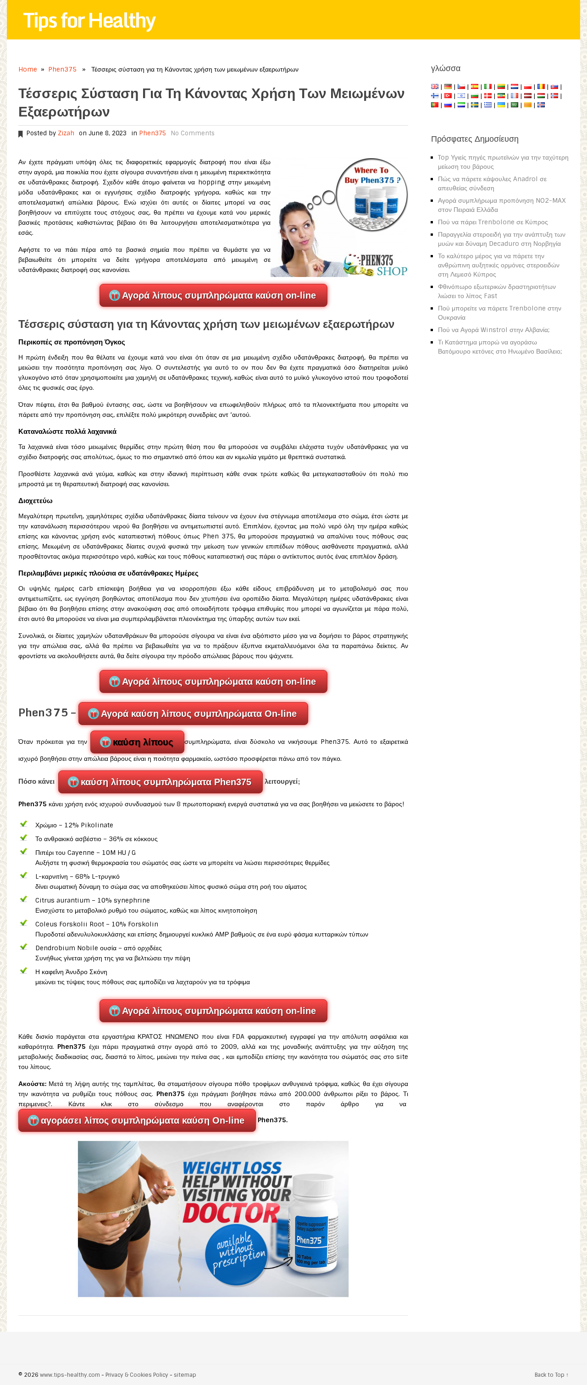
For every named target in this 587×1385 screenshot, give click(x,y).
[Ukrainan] (501, 105)
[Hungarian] (541, 96)
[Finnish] (434, 96)
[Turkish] (448, 96)
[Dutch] (514, 87)
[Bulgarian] (474, 96)
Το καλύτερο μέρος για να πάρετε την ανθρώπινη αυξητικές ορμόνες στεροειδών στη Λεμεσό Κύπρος (498, 265)
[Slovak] (554, 87)
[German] (448, 87)
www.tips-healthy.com (70, 1375)
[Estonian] (501, 96)
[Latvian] (528, 96)
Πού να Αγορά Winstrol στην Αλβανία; (493, 330)
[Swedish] (474, 105)
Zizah (66, 133)
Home (27, 69)
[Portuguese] (434, 105)
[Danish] (488, 96)
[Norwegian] (554, 96)
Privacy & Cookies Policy (136, 1375)
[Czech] (461, 87)
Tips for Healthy (89, 19)
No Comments (193, 133)
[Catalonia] (528, 105)
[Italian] (488, 87)
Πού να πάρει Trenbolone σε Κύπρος (493, 222)
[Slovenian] (461, 105)
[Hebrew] (461, 96)
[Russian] (448, 105)
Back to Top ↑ (552, 1375)
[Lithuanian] (501, 87)
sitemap (185, 1375)
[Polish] (528, 87)
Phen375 (62, 69)
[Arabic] (514, 105)
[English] (434, 87)
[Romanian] (541, 87)
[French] (514, 96)
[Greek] (488, 105)
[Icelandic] (541, 105)
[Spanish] (474, 87)
